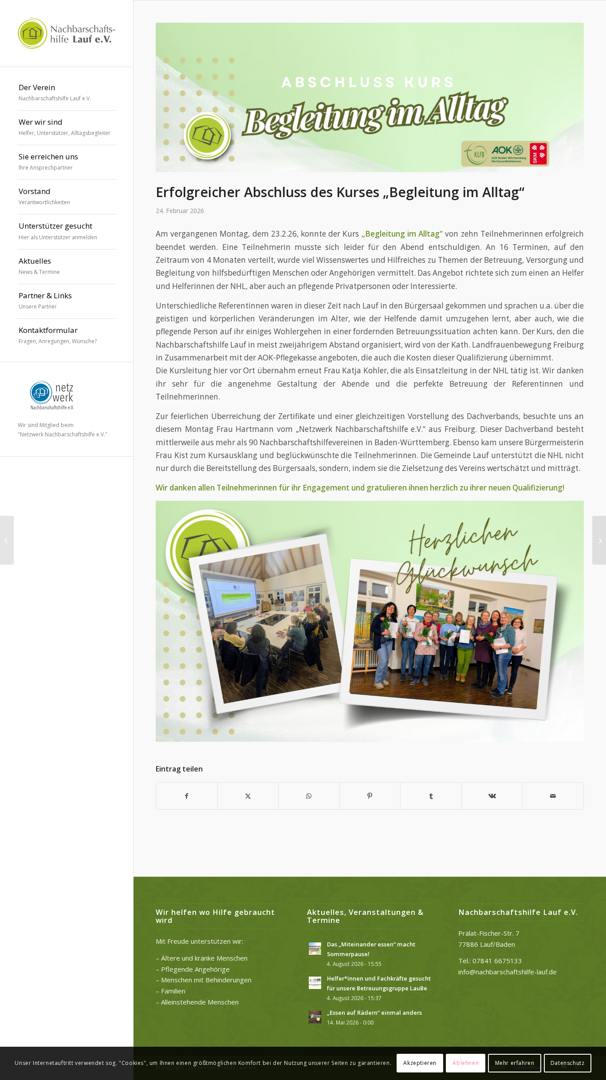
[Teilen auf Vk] (492, 796)
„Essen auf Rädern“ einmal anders (374, 1013)
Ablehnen (466, 1063)
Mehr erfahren (515, 1063)
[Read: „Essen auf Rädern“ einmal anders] (315, 1017)
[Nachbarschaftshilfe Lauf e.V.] (66, 33)
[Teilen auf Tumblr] (431, 796)
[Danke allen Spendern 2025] (7, 540)
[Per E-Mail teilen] (553, 796)
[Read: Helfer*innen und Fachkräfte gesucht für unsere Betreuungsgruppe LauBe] (315, 983)
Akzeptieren (420, 1063)
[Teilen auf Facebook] (186, 796)
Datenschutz (568, 1063)
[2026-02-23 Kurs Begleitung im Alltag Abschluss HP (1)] (370, 97)
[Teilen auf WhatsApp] (309, 796)
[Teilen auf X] (248, 796)
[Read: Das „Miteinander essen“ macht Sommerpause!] (315, 949)
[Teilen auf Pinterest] (370, 796)
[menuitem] (66, 93)
